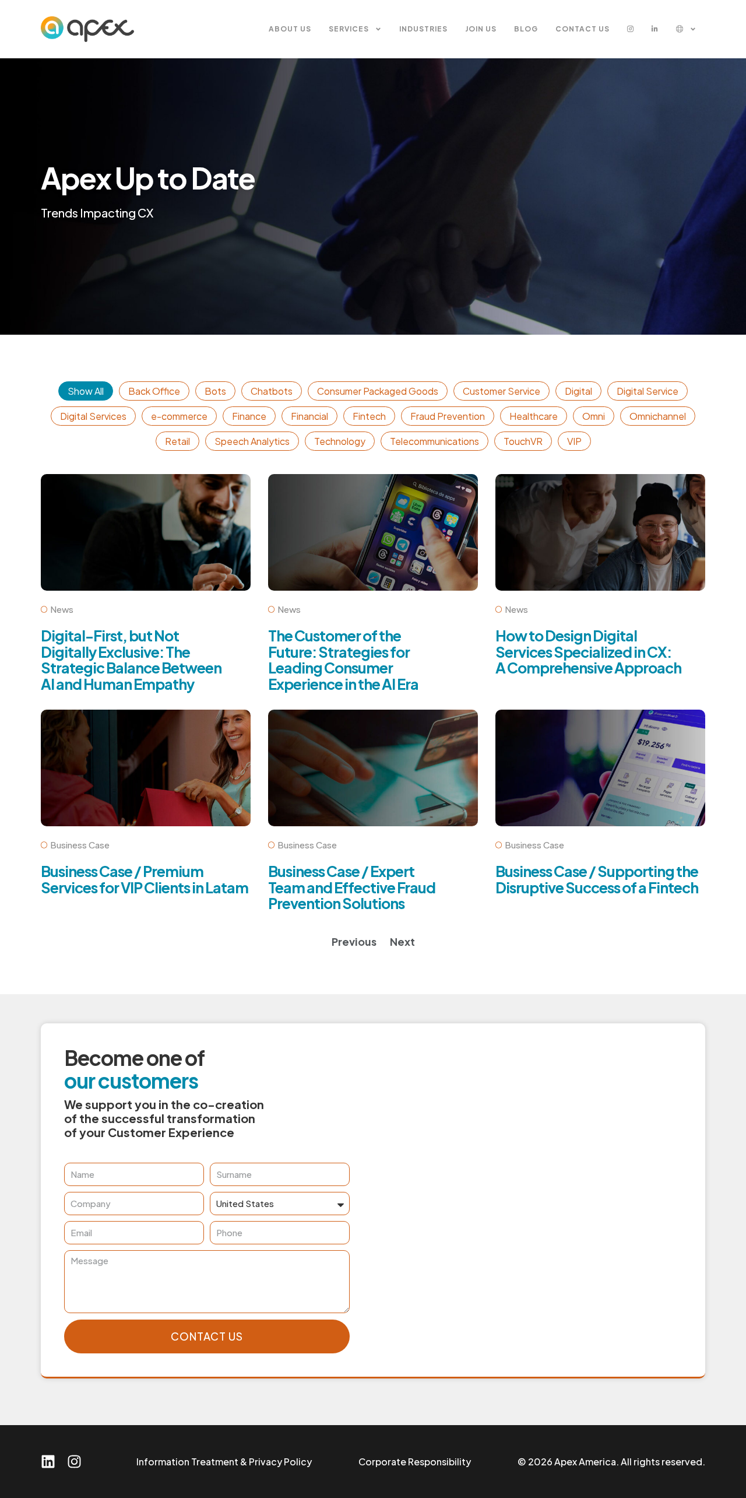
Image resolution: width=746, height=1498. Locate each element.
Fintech (369, 416)
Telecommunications (434, 441)
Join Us (481, 28)
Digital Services (93, 416)
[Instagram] (74, 1461)
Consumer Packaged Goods (377, 391)
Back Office (154, 391)
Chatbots (272, 391)
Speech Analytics (252, 441)
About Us (290, 28)
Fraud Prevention (447, 416)
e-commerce (179, 416)
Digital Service (647, 391)
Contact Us (582, 28)
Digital (578, 391)
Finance (249, 416)
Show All (86, 391)
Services (349, 28)
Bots (215, 391)
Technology (339, 441)
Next (402, 941)
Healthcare (533, 416)
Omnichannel (657, 416)
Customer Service (501, 391)
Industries (423, 28)
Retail (177, 441)
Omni (593, 416)
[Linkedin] (48, 1461)
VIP (574, 441)
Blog (526, 28)
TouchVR (523, 441)
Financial (309, 416)
